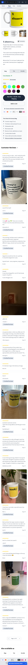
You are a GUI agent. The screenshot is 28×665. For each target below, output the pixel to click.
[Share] (19, 2)
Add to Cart (14, 104)
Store (3, 6)
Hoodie (22, 71)
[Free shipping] (22, 2)
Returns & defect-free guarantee (13, 138)
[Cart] (25, 2)
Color (4, 83)
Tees (14, 6)
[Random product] (16, 2)
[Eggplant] (14, 91)
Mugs (9, 6)
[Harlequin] (14, 87)
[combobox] (11, 2)
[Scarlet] (18, 87)
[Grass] (23, 87)
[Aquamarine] (9, 87)
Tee (14, 71)
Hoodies (19, 6)
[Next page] (19, 638)
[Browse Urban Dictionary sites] (3, 2)
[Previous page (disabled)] (8, 638)
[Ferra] (9, 91)
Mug (5, 71)
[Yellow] (5, 87)
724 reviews (13, 79)
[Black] (18, 91)
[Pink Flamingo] (5, 91)
